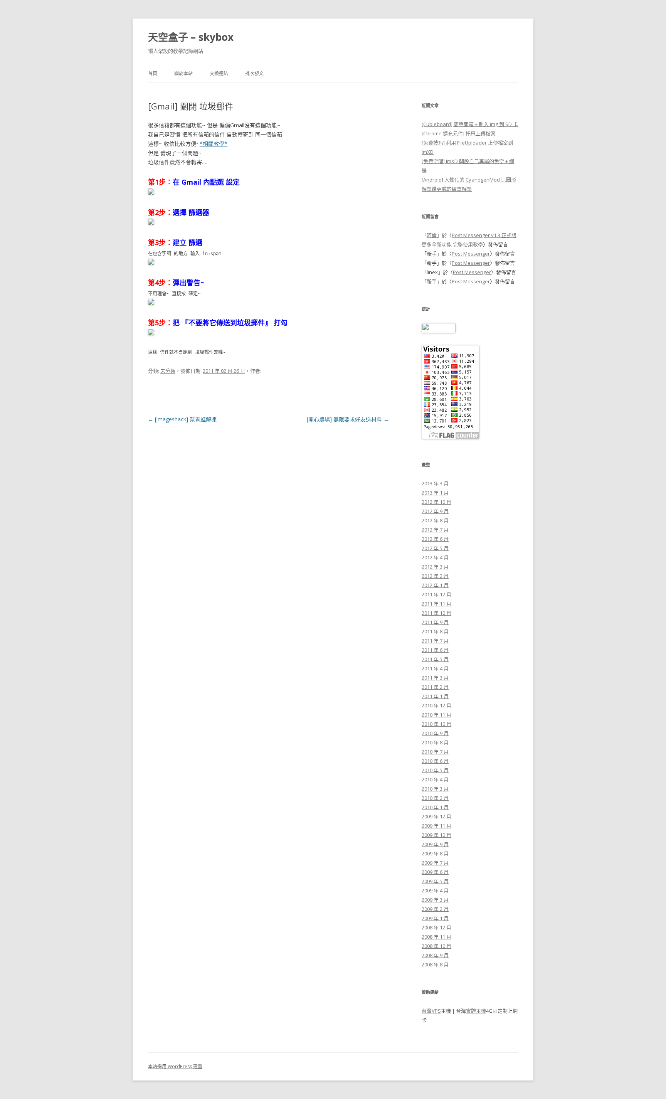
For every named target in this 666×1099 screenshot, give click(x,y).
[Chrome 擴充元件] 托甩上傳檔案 (459, 133)
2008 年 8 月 (435, 964)
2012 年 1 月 (435, 585)
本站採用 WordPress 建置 (175, 1066)
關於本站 (183, 73)
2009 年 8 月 (435, 853)
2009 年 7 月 (435, 862)
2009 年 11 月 (436, 825)
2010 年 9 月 (435, 733)
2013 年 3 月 (435, 483)
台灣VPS (431, 1010)
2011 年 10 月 (436, 612)
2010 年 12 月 (436, 705)
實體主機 (476, 1010)
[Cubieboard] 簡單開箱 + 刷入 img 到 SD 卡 (470, 124)
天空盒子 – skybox (191, 37)
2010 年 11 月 (436, 714)
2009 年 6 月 (435, 871)
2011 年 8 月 (435, 631)
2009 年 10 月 (436, 834)
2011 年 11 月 (436, 603)
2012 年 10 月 (436, 501)
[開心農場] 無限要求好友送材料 (348, 419)
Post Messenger (471, 253)
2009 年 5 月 (435, 881)
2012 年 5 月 (435, 548)
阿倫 (432, 235)
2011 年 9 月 (435, 622)
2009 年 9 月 (435, 844)
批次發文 (254, 73)
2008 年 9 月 (435, 955)
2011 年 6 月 (435, 649)
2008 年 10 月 (436, 945)
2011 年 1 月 (435, 696)
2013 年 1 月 (435, 492)
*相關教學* (213, 143)
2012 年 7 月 (435, 529)
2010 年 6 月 (435, 760)
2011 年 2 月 (435, 686)
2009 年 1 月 (435, 918)
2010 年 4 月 (435, 779)
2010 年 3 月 (435, 788)
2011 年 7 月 (435, 640)
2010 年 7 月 (435, 751)
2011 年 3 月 (435, 677)
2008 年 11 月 (436, 936)
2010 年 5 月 (435, 770)
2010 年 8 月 (435, 742)
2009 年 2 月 (435, 908)
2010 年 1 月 (435, 807)
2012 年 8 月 (435, 520)
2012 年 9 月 (435, 511)
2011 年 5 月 (435, 659)
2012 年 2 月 (435, 575)
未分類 (167, 370)
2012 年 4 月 (435, 557)
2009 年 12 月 (436, 816)
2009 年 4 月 (435, 890)
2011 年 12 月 (436, 594)
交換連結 (219, 73)
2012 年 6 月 (435, 538)
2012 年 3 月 (435, 566)
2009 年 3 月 (435, 899)
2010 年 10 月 (436, 723)
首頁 (152, 73)
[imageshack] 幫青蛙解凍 (182, 419)
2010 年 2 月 (435, 797)
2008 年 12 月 (436, 927)
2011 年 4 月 (435, 668)
